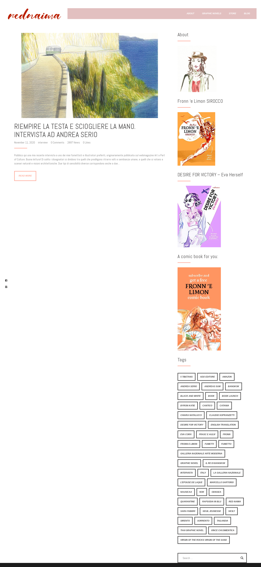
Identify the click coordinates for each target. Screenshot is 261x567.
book (211, 396)
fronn (226, 434)
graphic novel (189, 463)
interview (43, 142)
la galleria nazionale (227, 473)
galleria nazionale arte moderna (201, 453)
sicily (231, 511)
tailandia (222, 521)
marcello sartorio (222, 482)
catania (224, 405)
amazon (227, 377)
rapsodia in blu (211, 501)
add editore (207, 377)
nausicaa (186, 492)
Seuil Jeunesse (212, 511)
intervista (186, 473)
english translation (223, 425)
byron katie (187, 405)
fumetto (226, 444)
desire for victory (191, 425)
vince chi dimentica (222, 530)
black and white (190, 396)
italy (203, 473)
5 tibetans (186, 377)
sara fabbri (187, 511)
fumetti (209, 444)
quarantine (187, 501)
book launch (230, 396)
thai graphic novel (192, 530)
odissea (216, 492)
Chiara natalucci (191, 415)
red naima (235, 501)
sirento (185, 521)
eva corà (186, 434)
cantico (207, 405)
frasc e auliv (207, 434)
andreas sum (212, 386)
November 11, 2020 (25, 142)
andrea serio (188, 386)
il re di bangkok (215, 463)
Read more (25, 176)
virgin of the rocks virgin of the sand (203, 540)
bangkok (233, 386)
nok (201, 492)
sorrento (203, 521)
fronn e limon (188, 444)
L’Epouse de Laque (191, 482)
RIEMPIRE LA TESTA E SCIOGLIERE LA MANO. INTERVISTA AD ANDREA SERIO (75, 130)
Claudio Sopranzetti (221, 415)
